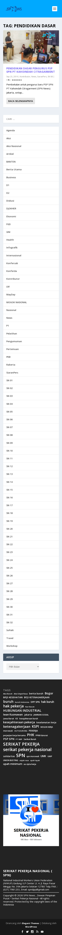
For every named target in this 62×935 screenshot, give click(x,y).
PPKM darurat (42, 735)
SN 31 (9, 614)
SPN (20, 755)
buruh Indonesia (22, 702)
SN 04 (9, 403)
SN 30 (9, 606)
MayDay (10, 294)
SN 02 (9, 388)
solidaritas (9, 756)
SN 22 (9, 544)
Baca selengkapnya (20, 101)
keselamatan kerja (46, 722)
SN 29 (9, 599)
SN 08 (9, 434)
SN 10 (9, 450)
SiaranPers (42, 76)
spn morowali (33, 756)
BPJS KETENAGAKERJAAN (36, 697)
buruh (8, 701)
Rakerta (10, 364)
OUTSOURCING (20, 731)
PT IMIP (19, 739)
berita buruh (36, 693)
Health (10, 239)
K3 (16, 718)
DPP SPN (35, 702)
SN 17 (9, 505)
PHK (30, 735)
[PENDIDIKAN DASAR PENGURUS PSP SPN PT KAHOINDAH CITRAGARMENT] (31, 47)
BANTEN (11, 161)
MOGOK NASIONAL (16, 302)
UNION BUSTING (10, 760)
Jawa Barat (8, 718)
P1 (7, 325)
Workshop (11, 645)
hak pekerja (13, 706)
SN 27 (9, 583)
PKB (8, 356)
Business (11, 177)
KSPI (35, 726)
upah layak (35, 760)
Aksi (8, 138)
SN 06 (50, 76)
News (33, 76)
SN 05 (9, 411)
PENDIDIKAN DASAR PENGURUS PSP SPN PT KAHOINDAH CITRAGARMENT (30, 70)
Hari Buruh (29, 707)
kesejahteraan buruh (28, 718)
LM (8, 286)
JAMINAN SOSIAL (41, 715)
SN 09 (9, 442)
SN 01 (9, 380)
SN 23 (9, 552)
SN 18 (9, 513)
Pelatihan (11, 333)
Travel (9, 638)
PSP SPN (8, 739)
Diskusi (10, 200)
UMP (50, 756)
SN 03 (9, 395)
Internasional (13, 255)
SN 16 (9, 497)
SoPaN (10, 630)
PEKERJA (33, 730)
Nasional (11, 310)
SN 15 (9, 489)
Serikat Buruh (30, 739)
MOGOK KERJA (47, 727)
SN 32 (9, 622)
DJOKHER (11, 208)
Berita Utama (14, 169)
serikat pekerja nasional (27, 749)
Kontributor (25, 76)
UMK (43, 756)
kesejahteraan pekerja (19, 722)
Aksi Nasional (13, 146)
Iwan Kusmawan (13, 714)
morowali (8, 730)
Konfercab (12, 263)
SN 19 (9, 520)
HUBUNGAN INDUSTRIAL (22, 711)
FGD (8, 224)
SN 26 (9, 575)
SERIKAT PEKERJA (21, 744)
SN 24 (9, 560)
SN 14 (9, 481)
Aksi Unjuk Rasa (21, 694)
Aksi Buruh (7, 694)
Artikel (10, 153)
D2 (7, 192)
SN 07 (9, 427)
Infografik (11, 247)
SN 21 (9, 536)
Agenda (10, 130)
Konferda (11, 271)
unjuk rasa (24, 760)
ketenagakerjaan (16, 726)
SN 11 (9, 458)
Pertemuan (12, 349)
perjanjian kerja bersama (14, 735)
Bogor (49, 693)
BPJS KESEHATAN (13, 697)
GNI (8, 231)
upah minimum (12, 764)
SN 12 (9, 466)
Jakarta (28, 714)
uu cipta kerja (30, 764)
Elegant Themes (30, 923)
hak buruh (47, 702)
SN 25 (9, 567)
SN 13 (9, 474)
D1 (7, 185)
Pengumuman (14, 341)
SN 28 (9, 591)
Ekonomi (11, 216)
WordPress (31, 926)
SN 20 (9, 528)
